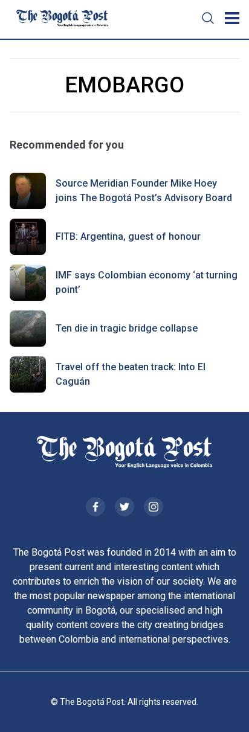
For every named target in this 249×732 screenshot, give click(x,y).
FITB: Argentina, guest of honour (128, 236)
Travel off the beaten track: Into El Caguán (130, 374)
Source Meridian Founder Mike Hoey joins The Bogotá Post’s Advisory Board (144, 191)
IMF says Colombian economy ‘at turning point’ (147, 282)
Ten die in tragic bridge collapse (127, 328)
